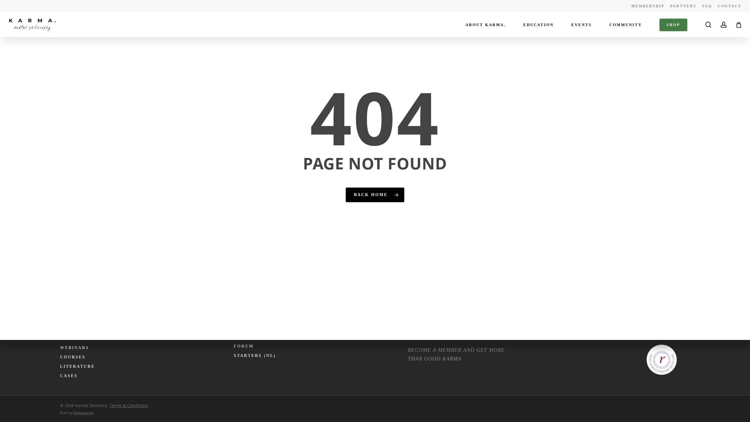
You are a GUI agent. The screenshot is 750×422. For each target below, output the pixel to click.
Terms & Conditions (129, 405)
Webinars (74, 348)
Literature (77, 366)
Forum (244, 346)
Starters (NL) (255, 355)
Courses (73, 357)
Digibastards (83, 412)
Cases (69, 376)
